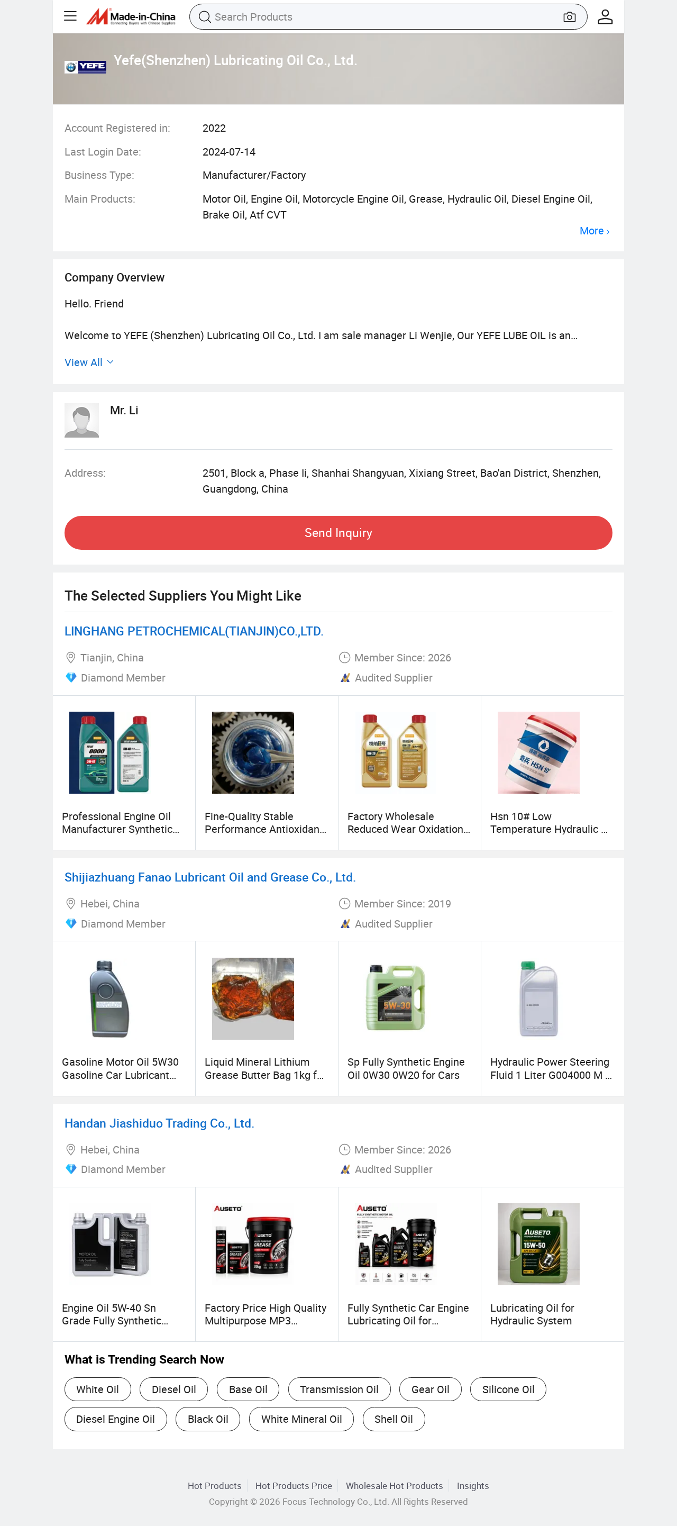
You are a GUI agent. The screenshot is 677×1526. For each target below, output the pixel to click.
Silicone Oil (508, 1389)
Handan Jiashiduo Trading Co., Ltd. (159, 1123)
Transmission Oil (339, 1389)
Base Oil (248, 1389)
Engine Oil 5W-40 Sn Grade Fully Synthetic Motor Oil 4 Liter (111, 1321)
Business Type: (99, 175)
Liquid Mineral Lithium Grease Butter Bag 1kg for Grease (265, 1075)
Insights (473, 1485)
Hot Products (215, 1485)
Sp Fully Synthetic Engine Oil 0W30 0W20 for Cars (406, 1068)
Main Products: (100, 199)
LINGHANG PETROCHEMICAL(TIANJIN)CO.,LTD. (194, 631)
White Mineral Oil (301, 1419)
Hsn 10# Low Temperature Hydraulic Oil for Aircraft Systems (552, 829)
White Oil (97, 1389)
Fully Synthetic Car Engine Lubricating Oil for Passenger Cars (408, 1321)
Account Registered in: (117, 128)
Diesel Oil (174, 1389)
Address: (85, 473)
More (592, 231)
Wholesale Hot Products (394, 1485)
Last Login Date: (103, 151)
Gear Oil (430, 1389)
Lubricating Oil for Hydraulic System (532, 1314)
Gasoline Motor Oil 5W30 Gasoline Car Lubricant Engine (120, 1075)
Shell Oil (393, 1419)
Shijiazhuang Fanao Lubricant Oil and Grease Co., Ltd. (210, 877)
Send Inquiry (338, 532)
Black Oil (208, 1419)
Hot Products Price (293, 1485)
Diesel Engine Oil (115, 1419)
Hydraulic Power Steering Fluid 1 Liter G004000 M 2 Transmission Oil (550, 1075)
